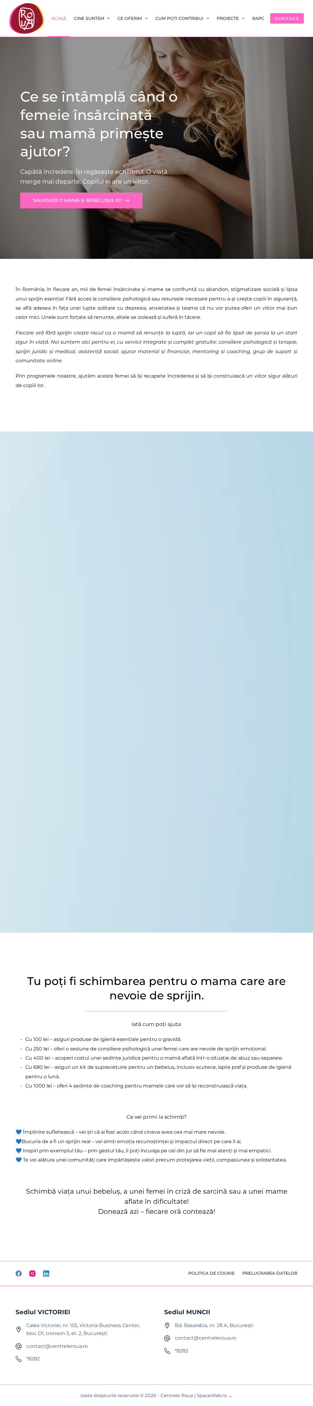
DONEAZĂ (287, 18)
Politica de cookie (211, 1273)
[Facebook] (19, 1273)
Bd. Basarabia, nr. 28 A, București (214, 1325)
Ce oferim (129, 18)
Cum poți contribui (179, 18)
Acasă (58, 18)
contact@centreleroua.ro (57, 1346)
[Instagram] (32, 1273)
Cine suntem (89, 18)
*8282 (33, 1359)
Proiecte (228, 18)
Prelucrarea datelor (269, 1273)
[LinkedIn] (46, 1273)
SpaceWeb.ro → (215, 1395)
